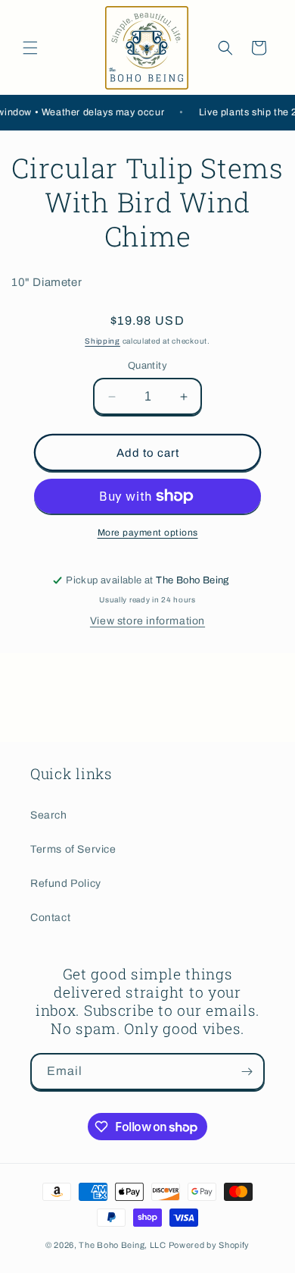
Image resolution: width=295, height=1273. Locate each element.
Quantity (147, 365)
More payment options (148, 532)
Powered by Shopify (209, 1244)
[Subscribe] (246, 1071)
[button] (30, 47)
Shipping (102, 341)
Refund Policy (65, 883)
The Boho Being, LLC (122, 1244)
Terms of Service (73, 849)
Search (48, 815)
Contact (50, 917)
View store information (147, 621)
